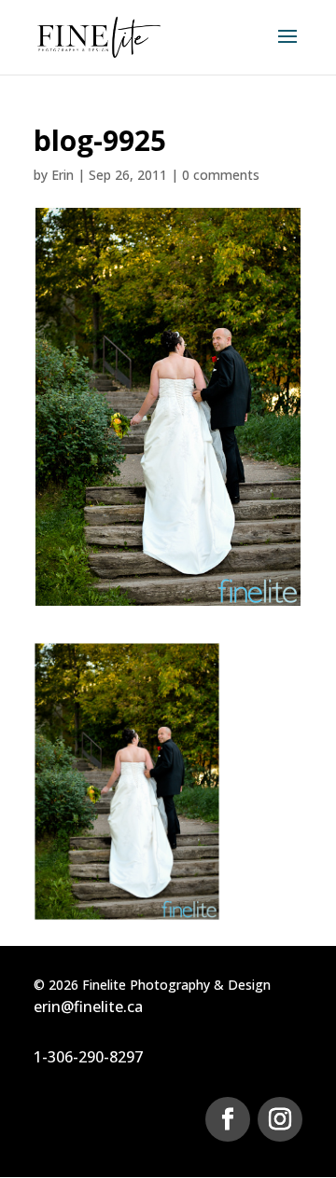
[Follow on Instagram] (280, 1119)
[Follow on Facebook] (227, 1119)
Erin (62, 175)
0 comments (220, 175)
